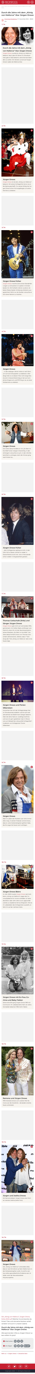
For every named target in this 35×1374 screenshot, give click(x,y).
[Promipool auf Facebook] (9, 1366)
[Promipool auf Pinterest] (26, 1366)
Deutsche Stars (22, 1353)
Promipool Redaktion (10, 19)
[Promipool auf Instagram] (20, 1366)
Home (2, 6)
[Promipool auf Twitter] (15, 1366)
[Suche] (28, 2)
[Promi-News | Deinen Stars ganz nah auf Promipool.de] (14, 2)
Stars (6, 6)
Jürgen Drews (7, 53)
